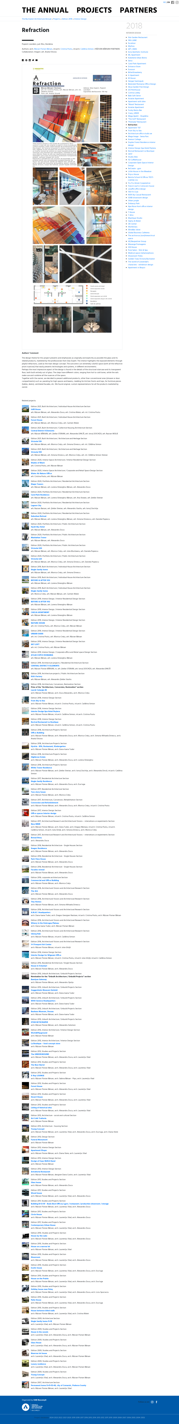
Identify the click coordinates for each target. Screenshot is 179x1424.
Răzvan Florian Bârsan (43, 49)
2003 (143, 1417)
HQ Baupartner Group (137, 241)
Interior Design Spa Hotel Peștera (142, 148)
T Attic (131, 215)
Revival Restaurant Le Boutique (141, 151)
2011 (106, 1417)
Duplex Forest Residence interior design (141, 144)
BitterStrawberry (135, 72)
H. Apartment (133, 75)
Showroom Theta (135, 256)
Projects (94, 11)
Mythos (131, 46)
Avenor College (134, 139)
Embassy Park (134, 203)
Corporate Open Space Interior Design (141, 164)
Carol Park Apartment (137, 63)
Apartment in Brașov (136, 267)
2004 (138, 1417)
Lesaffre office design (137, 189)
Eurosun (131, 69)
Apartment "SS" (134, 127)
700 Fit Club (133, 192)
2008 (120, 1417)
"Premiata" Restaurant (137, 122)
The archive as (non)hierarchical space (141, 237)
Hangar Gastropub (135, 81)
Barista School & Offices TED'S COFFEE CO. (140, 179)
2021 (65, 1417)
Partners (138, 11)
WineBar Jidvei (134, 229)
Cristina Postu (66, 49)
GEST (130, 154)
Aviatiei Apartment (136, 98)
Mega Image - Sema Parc (138, 136)
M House (132, 78)
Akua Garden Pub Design (138, 87)
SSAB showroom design (138, 197)
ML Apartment (134, 55)
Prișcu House (133, 174)
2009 (115, 1417)
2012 (102, 1417)
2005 (133, 1417)
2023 (56, 1417)
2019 (73, 1417)
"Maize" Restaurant (136, 104)
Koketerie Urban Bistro (137, 57)
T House (131, 212)
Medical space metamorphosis (141, 253)
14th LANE (132, 40)
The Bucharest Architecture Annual (36, 19)
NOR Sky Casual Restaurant (139, 194)
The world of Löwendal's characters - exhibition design (140, 263)
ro (164, 2)
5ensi (130, 60)
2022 (60, 1417)
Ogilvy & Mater (134, 221)
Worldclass (132, 226)
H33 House (132, 247)
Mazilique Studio (135, 218)
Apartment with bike (137, 101)
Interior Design (80, 19)
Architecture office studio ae (140, 133)
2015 (90, 1417)
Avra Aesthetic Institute (138, 52)
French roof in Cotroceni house (141, 186)
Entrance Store (134, 66)
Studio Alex (133, 157)
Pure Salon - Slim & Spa (138, 250)
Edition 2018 (67, 19)
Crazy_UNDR (133, 113)
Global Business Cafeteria (138, 232)
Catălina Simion (87, 49)
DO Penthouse (134, 90)
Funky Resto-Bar (135, 110)
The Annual (45, 11)
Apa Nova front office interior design (140, 208)
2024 (51, 1417)
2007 (124, 1417)
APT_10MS (132, 49)
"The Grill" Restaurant (137, 119)
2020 (69, 1417)
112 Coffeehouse (134, 159)
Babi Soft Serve (134, 95)
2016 (86, 1417)
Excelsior (132, 43)
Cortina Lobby (134, 92)
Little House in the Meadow (139, 171)
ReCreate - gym (134, 168)
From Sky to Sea (134, 130)
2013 (98, 1417)
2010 (110, 1417)
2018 (78, 1417)
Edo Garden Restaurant (137, 37)
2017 (82, 1417)
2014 (94, 1417)
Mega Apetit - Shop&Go (138, 116)
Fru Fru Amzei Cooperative (139, 183)
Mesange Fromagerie (137, 244)
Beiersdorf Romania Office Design (142, 84)
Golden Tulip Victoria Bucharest (141, 259)
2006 (129, 1417)
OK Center (132, 224)
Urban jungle (133, 200)
